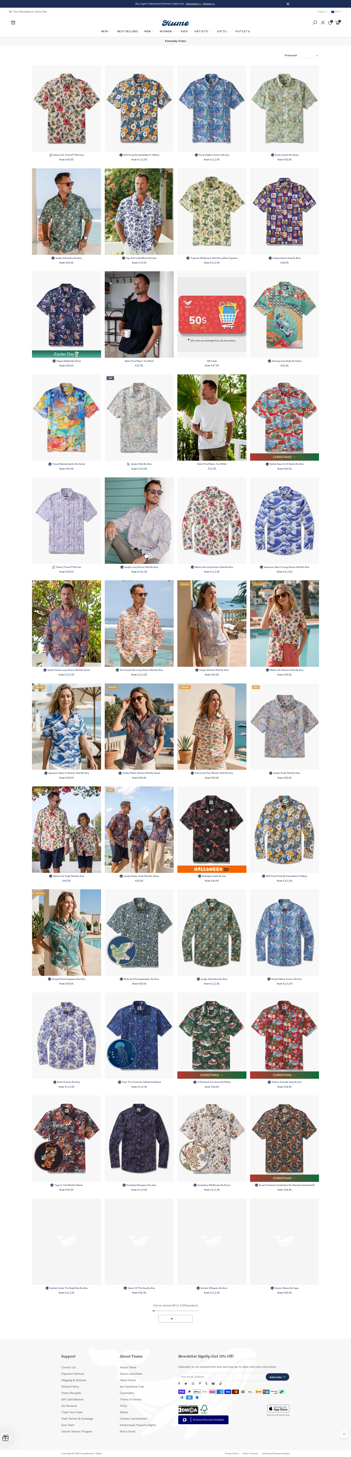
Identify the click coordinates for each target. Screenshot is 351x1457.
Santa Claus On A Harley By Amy (286, 464)
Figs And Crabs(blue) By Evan (140, 258)
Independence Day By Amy (286, 258)
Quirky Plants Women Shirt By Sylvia (141, 773)
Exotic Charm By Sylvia (286, 155)
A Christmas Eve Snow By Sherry (214, 1082)
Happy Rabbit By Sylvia (68, 361)
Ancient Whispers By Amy (213, 1288)
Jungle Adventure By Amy (68, 258)
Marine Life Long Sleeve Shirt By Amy (213, 567)
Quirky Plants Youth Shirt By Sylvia (141, 876)
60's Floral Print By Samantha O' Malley (286, 876)
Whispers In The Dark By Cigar (214, 1391)
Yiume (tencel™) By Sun (68, 567)
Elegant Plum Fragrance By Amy (68, 979)
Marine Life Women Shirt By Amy (286, 670)
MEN (147, 31)
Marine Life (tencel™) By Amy (68, 155)
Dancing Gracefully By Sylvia (286, 361)
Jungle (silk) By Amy (141, 464)
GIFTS (221, 31)
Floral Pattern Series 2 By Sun (213, 155)
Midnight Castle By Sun (213, 876)
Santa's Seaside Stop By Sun (286, 1082)
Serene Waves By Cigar (286, 1288)
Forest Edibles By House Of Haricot (286, 1391)
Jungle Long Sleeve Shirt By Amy (141, 567)
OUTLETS (242, 31)
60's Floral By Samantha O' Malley (141, 155)
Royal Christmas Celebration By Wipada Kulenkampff (286, 1185)
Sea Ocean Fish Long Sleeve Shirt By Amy (141, 670)
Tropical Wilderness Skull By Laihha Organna (213, 258)
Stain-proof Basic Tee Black (139, 361)
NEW (104, 31)
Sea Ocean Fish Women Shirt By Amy (213, 773)
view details (264, 3)
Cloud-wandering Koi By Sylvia (68, 464)
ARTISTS (201, 31)
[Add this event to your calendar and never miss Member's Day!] (48, 23)
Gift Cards (212, 361)
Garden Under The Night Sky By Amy (68, 1288)
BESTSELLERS (127, 31)
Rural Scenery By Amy (68, 1082)
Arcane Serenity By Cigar (68, 1391)
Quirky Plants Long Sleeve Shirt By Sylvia (68, 670)
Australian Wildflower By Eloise (214, 1185)
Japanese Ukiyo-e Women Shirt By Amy (68, 773)
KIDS (184, 31)
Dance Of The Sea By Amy (141, 1288)
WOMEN (166, 31)
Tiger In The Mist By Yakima (68, 1185)
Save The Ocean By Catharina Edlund (141, 1082)
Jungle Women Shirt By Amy (214, 670)
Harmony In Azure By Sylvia (141, 1391)
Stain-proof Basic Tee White (212, 464)
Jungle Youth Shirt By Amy (286, 773)
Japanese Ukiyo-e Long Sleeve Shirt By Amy (286, 567)
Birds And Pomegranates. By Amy (141, 979)
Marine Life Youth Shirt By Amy (68, 876)
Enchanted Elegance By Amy (141, 1185)
